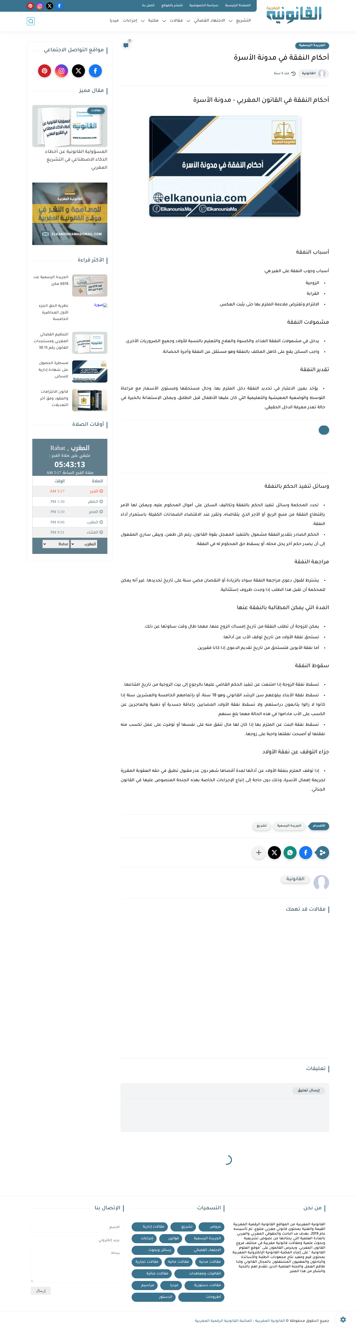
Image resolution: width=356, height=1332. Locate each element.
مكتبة (153, 21)
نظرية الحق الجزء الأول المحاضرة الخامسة (53, 313)
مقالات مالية (178, 1262)
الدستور (165, 1297)
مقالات (176, 21)
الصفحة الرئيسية (238, 6)
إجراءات (130, 21)
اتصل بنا (148, 6)
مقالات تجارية (147, 1262)
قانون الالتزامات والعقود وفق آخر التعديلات (54, 399)
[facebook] (59, 5)
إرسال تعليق (309, 1091)
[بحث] (31, 21)
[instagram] (40, 5)
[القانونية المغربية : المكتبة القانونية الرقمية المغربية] (294, 15)
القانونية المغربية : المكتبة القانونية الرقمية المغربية (240, 1321)
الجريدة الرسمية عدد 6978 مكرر (50, 281)
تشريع (262, 826)
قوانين (173, 1239)
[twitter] (49, 5)
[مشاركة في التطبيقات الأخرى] (258, 852)
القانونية (309, 74)
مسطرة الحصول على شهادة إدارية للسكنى (53, 370)
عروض (215, 1227)
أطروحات (213, 1297)
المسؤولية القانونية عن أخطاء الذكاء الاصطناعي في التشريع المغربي (76, 160)
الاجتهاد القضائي (209, 21)
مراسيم (147, 1285)
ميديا (114, 21)
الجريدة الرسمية (312, 45)
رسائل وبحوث (159, 1250)
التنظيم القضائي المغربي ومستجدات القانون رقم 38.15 (51, 341)
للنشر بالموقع (172, 6)
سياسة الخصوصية (203, 6)
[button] (305, 852)
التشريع (243, 21)
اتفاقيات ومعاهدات (205, 1274)
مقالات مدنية (210, 1262)
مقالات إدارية (153, 1227)
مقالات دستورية (207, 1285)
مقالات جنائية (157, 1274)
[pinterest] (30, 5)
